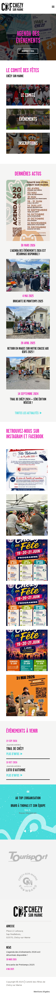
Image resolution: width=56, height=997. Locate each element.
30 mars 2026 (11, 959)
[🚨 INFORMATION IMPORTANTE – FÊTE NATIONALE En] (27, 470)
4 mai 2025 (10, 969)
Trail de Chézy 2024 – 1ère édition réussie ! (28, 400)
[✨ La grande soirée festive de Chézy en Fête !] (27, 605)
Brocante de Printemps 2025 (28, 301)
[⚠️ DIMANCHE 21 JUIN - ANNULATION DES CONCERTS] (27, 560)
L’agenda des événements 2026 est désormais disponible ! (28, 252)
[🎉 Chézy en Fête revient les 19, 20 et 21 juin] (27, 650)
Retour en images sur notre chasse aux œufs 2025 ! (28, 350)
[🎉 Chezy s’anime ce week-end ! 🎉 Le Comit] (27, 695)
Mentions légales (42, 991)
